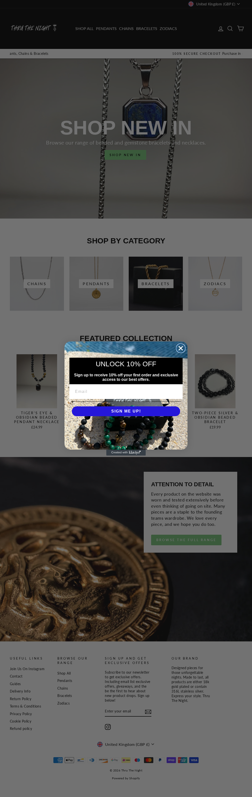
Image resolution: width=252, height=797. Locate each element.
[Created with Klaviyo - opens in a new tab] (126, 453)
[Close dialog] (180, 348)
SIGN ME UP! (126, 411)
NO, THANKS (126, 426)
